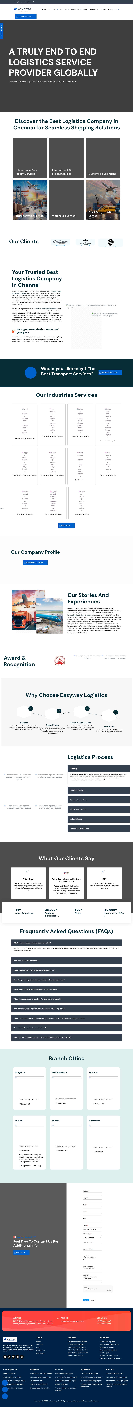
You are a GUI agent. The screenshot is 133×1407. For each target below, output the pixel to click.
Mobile (85, 1212)
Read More (65, 525)
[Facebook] (5, 1357)
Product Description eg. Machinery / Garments (89, 1267)
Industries (75, 9)
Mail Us (64, 1318)
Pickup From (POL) (88, 1242)
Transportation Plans (78, 800)
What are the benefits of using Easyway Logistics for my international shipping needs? (49, 1018)
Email (85, 1205)
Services (63, 9)
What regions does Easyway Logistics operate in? (34, 970)
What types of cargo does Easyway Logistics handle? (36, 989)
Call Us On (102, 1318)
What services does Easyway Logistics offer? (32, 943)
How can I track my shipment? (26, 960)
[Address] (10, 1318)
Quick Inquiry (1, 30)
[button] (86, 1300)
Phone (84, 1218)
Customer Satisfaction (79, 828)
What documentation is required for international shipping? (38, 999)
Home (44, 9)
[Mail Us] (58, 1318)
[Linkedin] (17, 1357)
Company (86, 1198)
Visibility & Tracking (78, 809)
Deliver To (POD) (88, 1249)
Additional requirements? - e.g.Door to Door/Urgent (89, 1276)
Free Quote (112, 9)
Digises (96, 1401)
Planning (73, 769)
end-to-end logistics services (46, 309)
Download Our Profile (34, 562)
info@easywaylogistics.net (24, 2)
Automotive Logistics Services (25, 438)
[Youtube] (13, 1357)
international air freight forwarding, (80, 615)
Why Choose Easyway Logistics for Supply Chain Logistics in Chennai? (42, 1037)
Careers (103, 9)
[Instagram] (22, 1357)
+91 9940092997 (24, 16)
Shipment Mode (87, 1234)
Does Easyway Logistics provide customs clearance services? (39, 980)
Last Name (86, 1191)
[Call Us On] (93, 1318)
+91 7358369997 (104, 1324)
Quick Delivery (76, 819)
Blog (85, 9)
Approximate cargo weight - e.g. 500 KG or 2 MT (89, 1257)
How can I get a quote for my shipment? (30, 1028)
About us (51, 9)
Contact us (93, 9)
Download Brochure (109, 372)
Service (85, 1225)
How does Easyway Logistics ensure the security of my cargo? (39, 1008)
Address (17, 1318)
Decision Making (76, 790)
